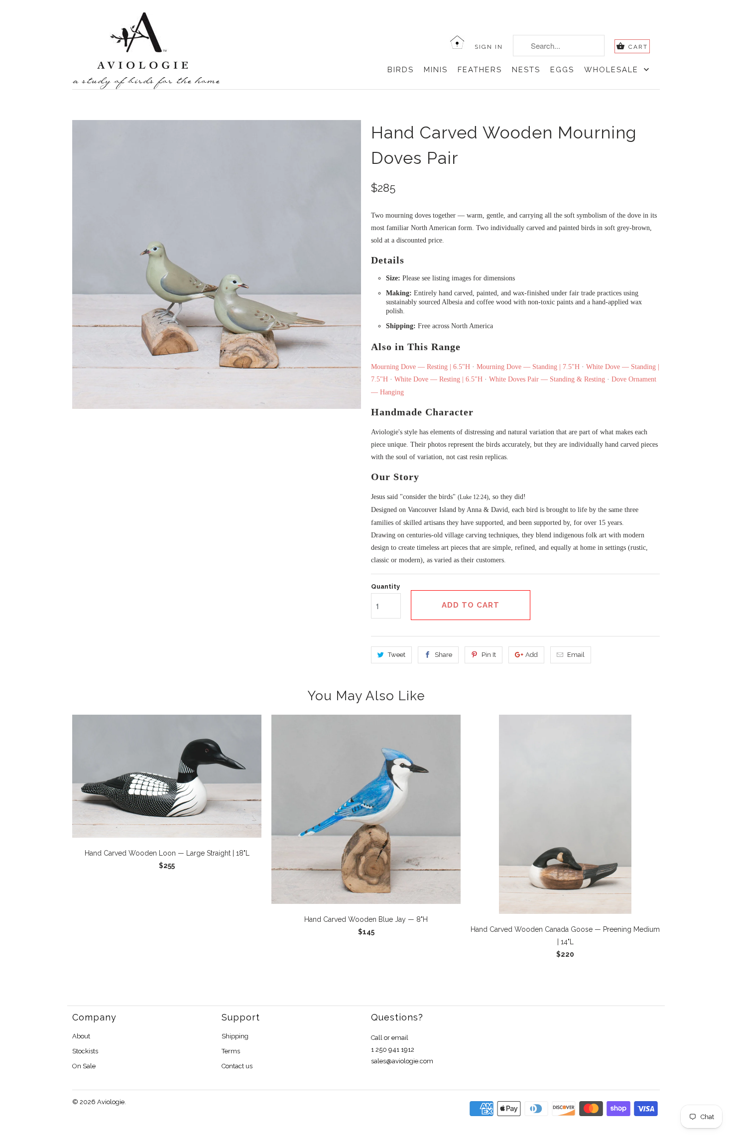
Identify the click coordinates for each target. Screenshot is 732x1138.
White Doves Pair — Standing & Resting (547, 379)
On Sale (84, 1066)
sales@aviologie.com (402, 1061)
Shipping (235, 1036)
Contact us (237, 1066)
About (81, 1036)
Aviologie (110, 1102)
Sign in (489, 46)
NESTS (526, 69)
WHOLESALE (612, 69)
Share (443, 654)
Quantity (385, 586)
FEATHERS (480, 69)
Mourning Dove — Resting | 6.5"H (420, 367)
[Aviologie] (160, 40)
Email (576, 654)
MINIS (436, 69)
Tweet (396, 654)
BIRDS (400, 69)
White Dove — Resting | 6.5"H (438, 379)
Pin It (489, 654)
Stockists (85, 1051)
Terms (231, 1051)
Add (531, 654)
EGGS (562, 69)
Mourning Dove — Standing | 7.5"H (528, 367)
